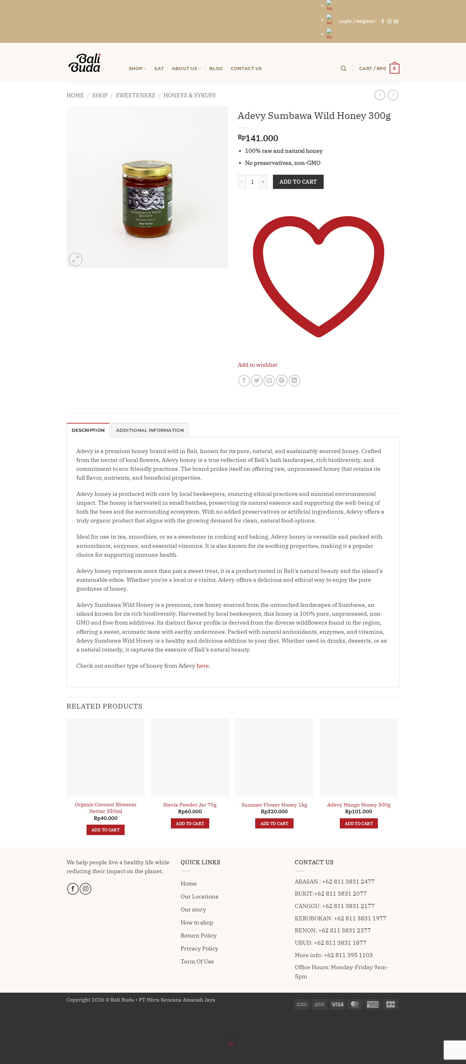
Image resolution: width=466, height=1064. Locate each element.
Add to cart (298, 181)
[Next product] (379, 95)
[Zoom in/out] (7, 1023)
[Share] (47, 1023)
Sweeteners (135, 95)
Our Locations (199, 896)
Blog (216, 68)
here (203, 665)
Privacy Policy (199, 948)
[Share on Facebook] (244, 380)
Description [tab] (88, 430)
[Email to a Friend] (269, 380)
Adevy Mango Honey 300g (359, 804)
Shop (100, 95)
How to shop (197, 922)
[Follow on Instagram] (389, 21)
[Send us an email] (396, 21)
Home (75, 95)
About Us (184, 68)
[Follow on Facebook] (383, 21)
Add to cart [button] (106, 829)
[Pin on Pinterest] (282, 380)
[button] (357, 21)
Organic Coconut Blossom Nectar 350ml (105, 807)
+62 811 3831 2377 (344, 930)
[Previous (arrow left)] (7, 1052)
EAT (159, 68)
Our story (193, 909)
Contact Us (246, 68)
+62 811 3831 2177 (348, 906)
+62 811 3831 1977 (360, 918)
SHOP (135, 68)
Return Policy (199, 935)
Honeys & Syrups (190, 95)
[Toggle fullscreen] (27, 1023)
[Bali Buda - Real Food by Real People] (93, 62)
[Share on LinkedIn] (294, 380)
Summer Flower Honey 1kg (274, 804)
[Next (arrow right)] (27, 1052)
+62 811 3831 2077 (340, 893)
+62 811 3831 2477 (348, 881)
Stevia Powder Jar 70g (190, 804)
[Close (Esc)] (67, 1023)
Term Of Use (197, 961)
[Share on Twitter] (256, 380)
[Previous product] (393, 95)
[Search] (343, 68)
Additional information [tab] (150, 430)
